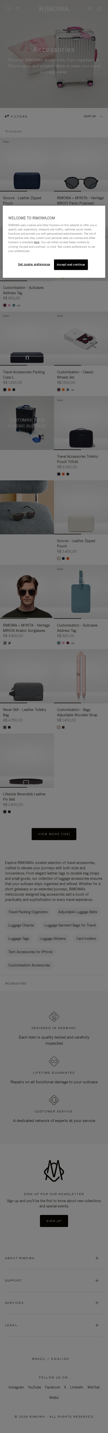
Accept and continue (71, 264)
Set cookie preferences (34, 264)
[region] (54, 242)
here (36, 242)
